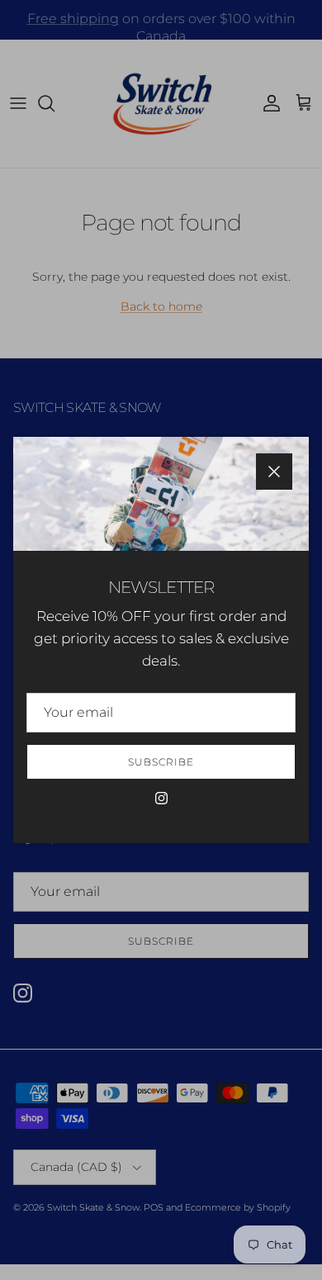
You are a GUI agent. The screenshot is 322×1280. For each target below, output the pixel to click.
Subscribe (161, 762)
